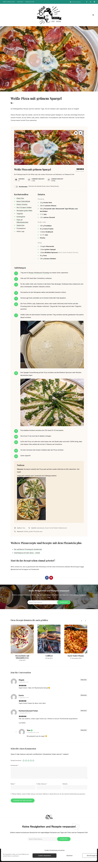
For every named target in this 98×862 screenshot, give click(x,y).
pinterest (94, 2)
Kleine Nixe (20, 198)
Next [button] (85, 621)
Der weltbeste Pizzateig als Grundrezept (28, 549)
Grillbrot (49, 656)
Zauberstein (20, 225)
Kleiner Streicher (22, 204)
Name (13, 784)
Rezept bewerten (16, 760)
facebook (87, 2)
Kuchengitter (21, 217)
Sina (28, 730)
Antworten (84, 680)
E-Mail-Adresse (42, 784)
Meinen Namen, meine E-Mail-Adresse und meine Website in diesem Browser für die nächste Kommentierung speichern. (48, 794)
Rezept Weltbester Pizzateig (39, 273)
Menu (93, 15)
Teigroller (20, 214)
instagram (90, 2)
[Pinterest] (51, 578)
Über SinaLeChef (9, 2)
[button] (80, 133)
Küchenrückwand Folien (28, 711)
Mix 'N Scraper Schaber (24, 207)
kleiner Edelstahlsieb (23, 201)
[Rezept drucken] (76, 133)
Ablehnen (69, 856)
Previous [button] (81, 621)
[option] (22, 643)
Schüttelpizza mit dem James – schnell (27, 553)
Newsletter (30, 2)
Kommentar (15, 765)
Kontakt (20, 2)
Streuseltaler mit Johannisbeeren (22, 657)
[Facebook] (47, 578)
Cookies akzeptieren (44, 856)
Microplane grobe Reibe (24, 211)
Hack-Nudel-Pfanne (76, 656)
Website (64, 784)
